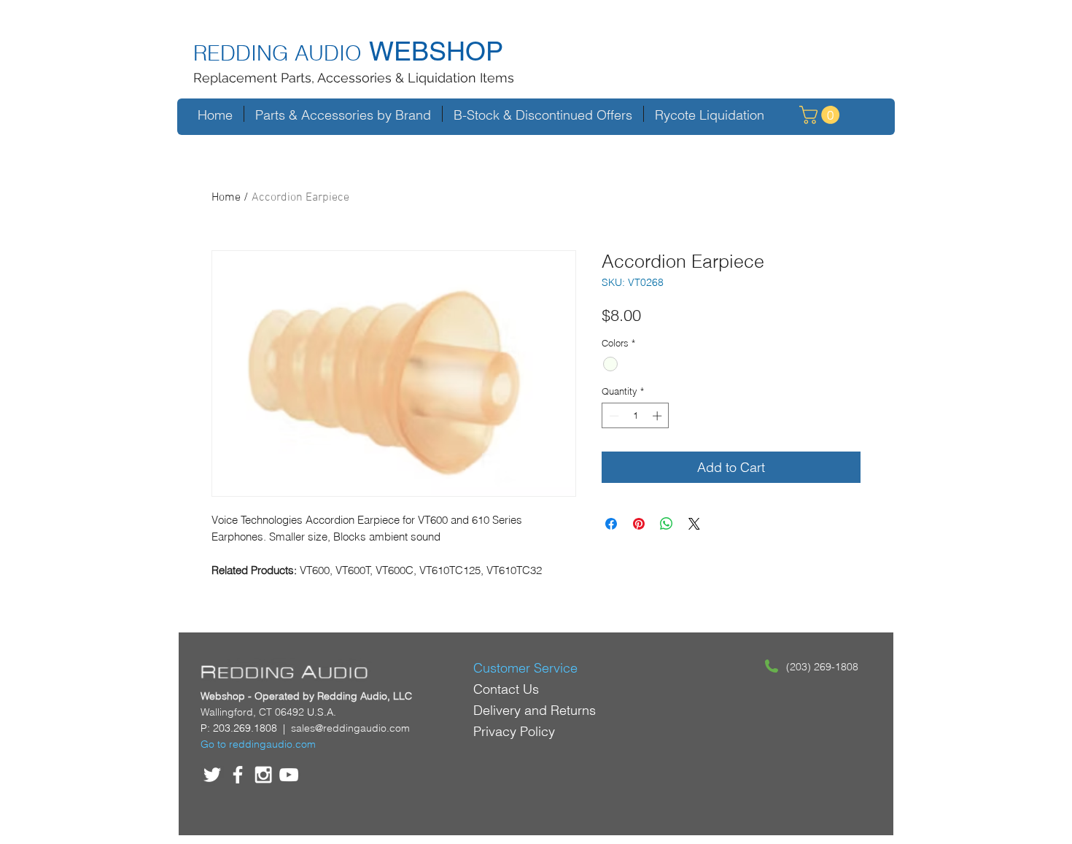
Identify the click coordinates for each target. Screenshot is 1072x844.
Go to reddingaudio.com (258, 744)
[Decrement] (612, 415)
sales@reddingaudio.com (350, 728)
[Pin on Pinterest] (639, 524)
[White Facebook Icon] (237, 774)
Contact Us (506, 689)
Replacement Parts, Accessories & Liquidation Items (353, 77)
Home (226, 197)
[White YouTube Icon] (288, 774)
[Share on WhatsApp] (666, 524)
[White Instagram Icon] (263, 774)
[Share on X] (694, 524)
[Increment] (658, 415)
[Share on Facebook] (611, 524)
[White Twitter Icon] (212, 774)
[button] (821, 115)
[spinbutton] (635, 415)
